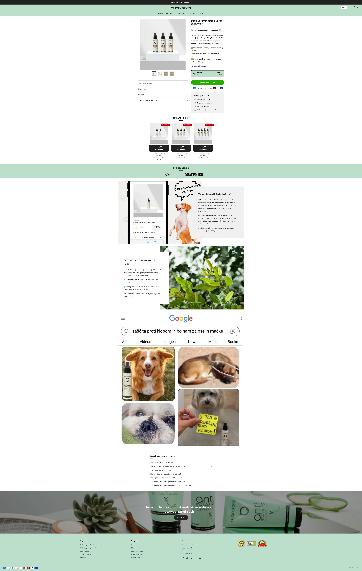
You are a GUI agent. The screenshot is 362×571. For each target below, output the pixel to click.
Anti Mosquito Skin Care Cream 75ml (92, 545)
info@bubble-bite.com (189, 545)
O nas (202, 13)
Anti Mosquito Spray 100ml (89, 548)
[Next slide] (185, 44)
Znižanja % (182, 13)
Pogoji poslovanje (137, 551)
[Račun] (350, 7)
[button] (207, 73)
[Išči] (358, 7)
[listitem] (181, 2)
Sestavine (192, 13)
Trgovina (169, 13)
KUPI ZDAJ (181, 517)
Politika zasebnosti (137, 557)
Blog (132, 548)
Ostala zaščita (84, 551)
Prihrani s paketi (85, 554)
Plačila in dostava (137, 554)
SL (345, 7)
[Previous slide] (141, 44)
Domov (160, 13)
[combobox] (344, 7)
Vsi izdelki (83, 557)
